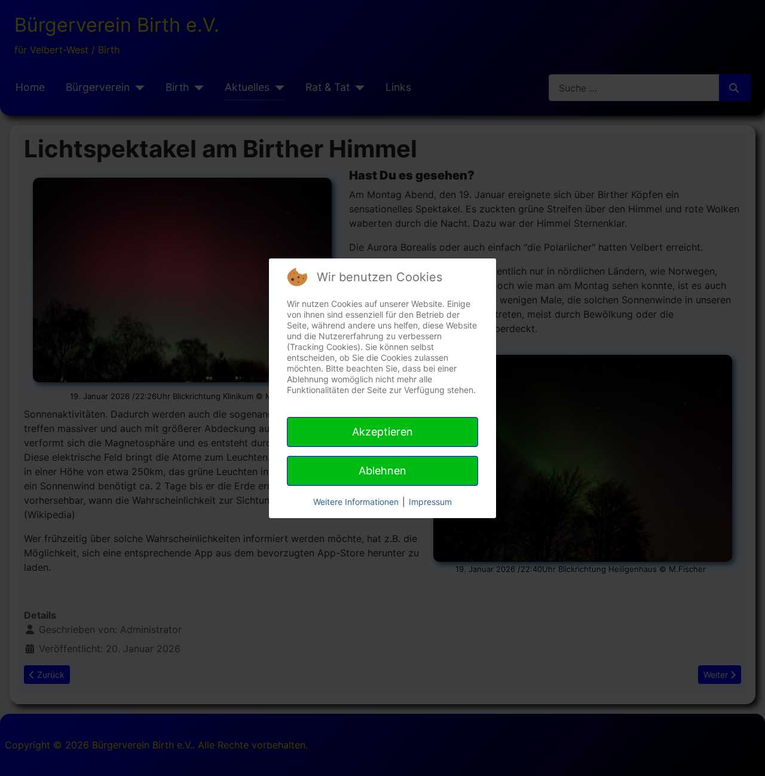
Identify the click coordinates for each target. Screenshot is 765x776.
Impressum (430, 502)
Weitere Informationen (356, 502)
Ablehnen (382, 470)
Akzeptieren (382, 431)
